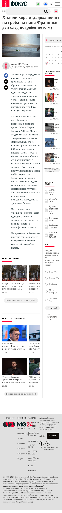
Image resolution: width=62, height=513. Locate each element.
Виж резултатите (52, 315)
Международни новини (52, 72)
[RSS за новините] (47, 443)
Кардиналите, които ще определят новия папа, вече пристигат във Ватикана (12, 286)
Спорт (20, 438)
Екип (30, 466)
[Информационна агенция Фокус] (41, 443)
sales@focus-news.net (33, 459)
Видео (20, 458)
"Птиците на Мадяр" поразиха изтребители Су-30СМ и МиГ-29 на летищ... (55, 125)
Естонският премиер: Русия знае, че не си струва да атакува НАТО (13, 347)
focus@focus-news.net (33, 434)
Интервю (21, 448)
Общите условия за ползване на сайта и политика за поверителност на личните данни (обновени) (30, 485)
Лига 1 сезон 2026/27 (52, 192)
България (21, 424)
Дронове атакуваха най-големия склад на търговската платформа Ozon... (55, 155)
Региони (21, 429)
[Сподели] (6, 87)
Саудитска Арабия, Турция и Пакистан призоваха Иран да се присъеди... (55, 95)
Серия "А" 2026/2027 (54, 200)
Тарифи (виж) (31, 445)
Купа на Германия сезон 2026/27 (53, 210)
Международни (22, 433)
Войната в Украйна (53, 226)
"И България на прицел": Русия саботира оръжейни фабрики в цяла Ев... (54, 110)
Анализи (21, 443)
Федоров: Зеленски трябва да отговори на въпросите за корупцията (13, 379)
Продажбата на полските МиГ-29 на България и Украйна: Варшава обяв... (55, 140)
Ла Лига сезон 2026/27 (53, 234)
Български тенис (54, 219)
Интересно (22, 453)
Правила (32, 471)
